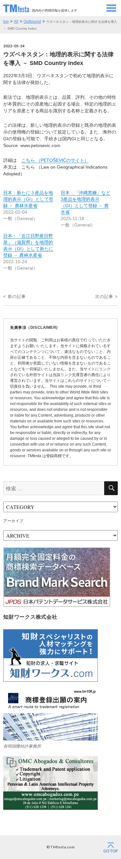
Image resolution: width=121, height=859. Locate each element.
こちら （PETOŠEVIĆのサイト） (55, 160)
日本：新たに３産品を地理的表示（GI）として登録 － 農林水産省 (28, 199)
